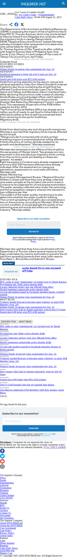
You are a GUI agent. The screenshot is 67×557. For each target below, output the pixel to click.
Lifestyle (4, 485)
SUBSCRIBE (34, 428)
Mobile (3, 503)
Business (4, 490)
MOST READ (25, 322)
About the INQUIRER (11, 525)
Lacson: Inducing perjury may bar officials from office (26, 287)
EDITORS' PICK (8, 322)
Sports (3, 480)
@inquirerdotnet (46, 14)
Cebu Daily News (24, 17)
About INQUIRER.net (11, 523)
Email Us (4, 508)
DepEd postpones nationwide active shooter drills (24, 289)
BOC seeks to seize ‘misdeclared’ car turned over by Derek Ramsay (33, 282)
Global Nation (7, 495)
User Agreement (8, 528)
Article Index (6, 535)
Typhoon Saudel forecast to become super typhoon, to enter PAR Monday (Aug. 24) (32, 303)
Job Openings (7, 518)
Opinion (4, 492)
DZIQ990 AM (7, 550)
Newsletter (5, 515)
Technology (6, 487)
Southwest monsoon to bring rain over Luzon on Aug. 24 (28, 74)
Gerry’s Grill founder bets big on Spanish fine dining (27, 384)
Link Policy (6, 530)
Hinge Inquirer (7, 543)
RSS (2, 505)
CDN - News (7, 13)
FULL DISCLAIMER (55, 447)
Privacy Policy (45, 435)
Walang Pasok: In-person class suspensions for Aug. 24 (27, 69)
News (3, 477)
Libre (2, 540)
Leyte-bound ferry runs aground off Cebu (41, 269)
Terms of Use (47, 434)
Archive (4, 510)
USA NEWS (6, 498)
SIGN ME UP (34, 232)
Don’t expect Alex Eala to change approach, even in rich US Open (33, 309)
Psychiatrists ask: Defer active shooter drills (21, 284)
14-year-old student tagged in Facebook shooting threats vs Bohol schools (32, 293)
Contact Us (5, 513)
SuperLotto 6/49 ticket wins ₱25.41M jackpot (22, 79)
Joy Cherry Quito (27, 14)
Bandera (4, 545)
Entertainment (7, 482)
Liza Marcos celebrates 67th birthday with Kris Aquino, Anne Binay (32, 391)
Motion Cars (6, 553)
